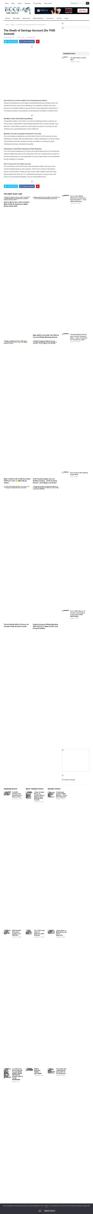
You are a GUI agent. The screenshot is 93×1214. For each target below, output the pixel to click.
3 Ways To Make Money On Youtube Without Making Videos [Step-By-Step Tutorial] (39, 796)
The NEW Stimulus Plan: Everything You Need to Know (17, 794)
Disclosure (28, 3)
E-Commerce (50, 18)
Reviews (7, 18)
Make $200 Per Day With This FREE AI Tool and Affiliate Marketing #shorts (46, 336)
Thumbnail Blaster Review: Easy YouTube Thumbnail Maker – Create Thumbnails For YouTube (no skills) (78, 337)
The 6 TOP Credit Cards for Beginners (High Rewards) (39, 933)
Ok (40, 1211)
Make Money (26, 18)
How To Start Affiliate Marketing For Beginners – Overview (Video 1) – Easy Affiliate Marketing (78, 198)
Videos (66, 18)
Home (7, 3)
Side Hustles (16, 18)
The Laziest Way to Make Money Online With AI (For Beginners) (61, 1071)
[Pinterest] (38, 41)
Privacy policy (50, 1211)
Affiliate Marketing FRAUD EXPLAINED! (38, 1071)
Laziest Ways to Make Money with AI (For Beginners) (61, 933)
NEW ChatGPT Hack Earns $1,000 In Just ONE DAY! (16, 933)
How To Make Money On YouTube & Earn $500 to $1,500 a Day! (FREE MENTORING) (77, 613)
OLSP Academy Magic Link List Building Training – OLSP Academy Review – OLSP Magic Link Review (45, 481)
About (13, 3)
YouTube (59, 18)
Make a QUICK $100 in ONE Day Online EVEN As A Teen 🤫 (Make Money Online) (17, 481)
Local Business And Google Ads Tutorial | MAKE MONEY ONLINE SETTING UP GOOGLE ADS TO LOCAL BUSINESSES (17, 1074)
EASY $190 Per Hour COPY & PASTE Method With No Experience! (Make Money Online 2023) (16, 204)
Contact (19, 3)
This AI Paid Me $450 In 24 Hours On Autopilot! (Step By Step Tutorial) (16, 625)
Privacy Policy (37, 3)
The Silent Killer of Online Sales (78, 58)
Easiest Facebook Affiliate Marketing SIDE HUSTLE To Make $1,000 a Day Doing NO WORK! (45, 626)
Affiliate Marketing (38, 18)
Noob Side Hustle (9, 37)
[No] (91, 1209)
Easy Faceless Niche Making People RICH (79, 473)
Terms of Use (48, 3)
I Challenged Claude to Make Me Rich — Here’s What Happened (61, 794)
